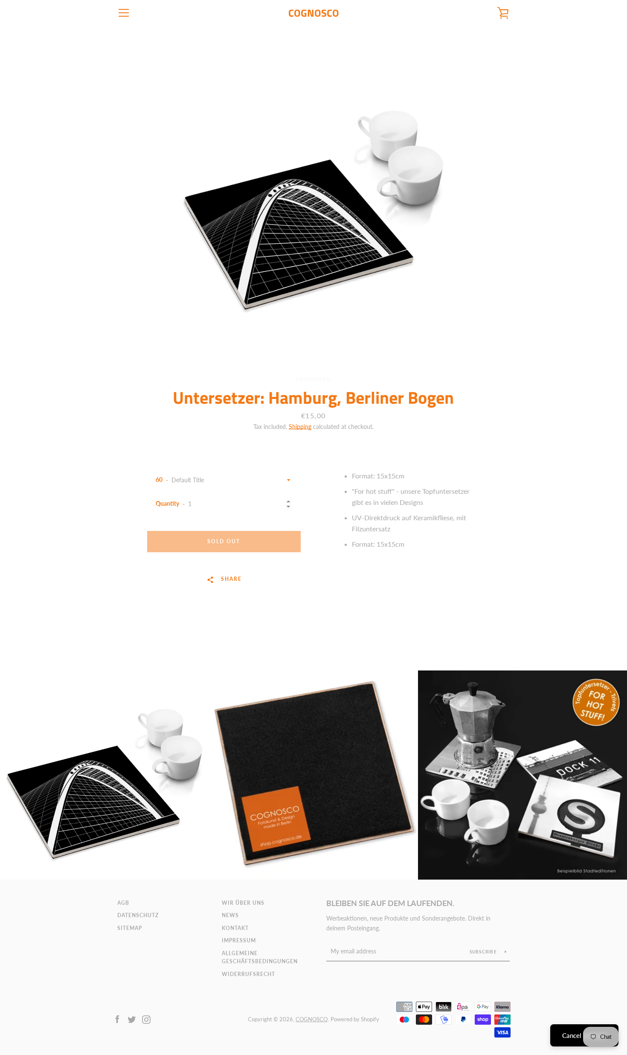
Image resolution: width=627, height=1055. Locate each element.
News (230, 915)
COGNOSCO (313, 13)
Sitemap (129, 928)
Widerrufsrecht (248, 974)
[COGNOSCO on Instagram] (146, 1018)
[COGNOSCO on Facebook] (117, 1018)
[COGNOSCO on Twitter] (132, 1018)
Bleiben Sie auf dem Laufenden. (390, 903)
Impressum (239, 940)
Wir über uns (243, 903)
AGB (123, 903)
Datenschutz (138, 915)
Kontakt (235, 928)
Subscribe (484, 951)
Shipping (300, 426)
